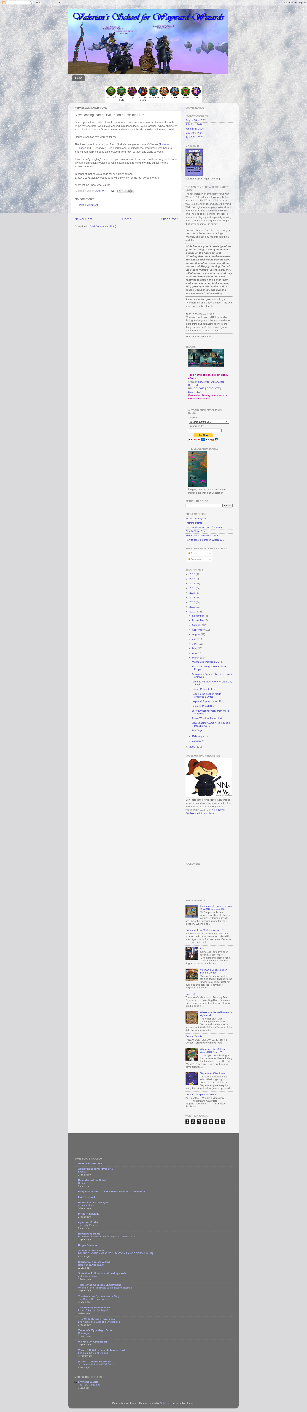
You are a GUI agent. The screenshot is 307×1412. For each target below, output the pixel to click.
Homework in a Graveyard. (94, 1202)
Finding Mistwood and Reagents (203, 527)
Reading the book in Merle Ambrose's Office (206, 695)
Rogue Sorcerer (87, 1245)
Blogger (190, 1403)
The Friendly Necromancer (94, 1307)
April (195, 653)
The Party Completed (89, 1225)
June (195, 643)
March (196, 657)
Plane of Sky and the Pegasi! (93, 1310)
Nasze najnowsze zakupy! (91, 1264)
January (197, 741)
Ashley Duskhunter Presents (95, 1169)
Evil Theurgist (86, 1197)
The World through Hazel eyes (96, 1319)
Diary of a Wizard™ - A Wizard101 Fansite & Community (111, 1191)
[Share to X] (125, 191)
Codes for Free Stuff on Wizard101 (205, 930)
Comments (196, 559)
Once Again (84, 1333)
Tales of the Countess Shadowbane (99, 1285)
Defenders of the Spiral (92, 1180)
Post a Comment (88, 205)
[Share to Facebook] (129, 191)
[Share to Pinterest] (132, 191)
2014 (192, 592)
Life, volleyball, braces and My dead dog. (99, 1321)
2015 (192, 588)
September (198, 629)
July (194, 639)
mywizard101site (88, 1222)
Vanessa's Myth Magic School (96, 1330)
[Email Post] (112, 191)
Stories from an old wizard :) (95, 1262)
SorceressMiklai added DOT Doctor (96, 1364)
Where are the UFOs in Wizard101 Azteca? (213, 1050)
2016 (192, 583)
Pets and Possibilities (203, 706)
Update (81, 1183)
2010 (192, 611)
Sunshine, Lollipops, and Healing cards (102, 1273)
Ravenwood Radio (89, 1233)
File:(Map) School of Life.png (93, 1353)
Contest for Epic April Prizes (201, 1094)
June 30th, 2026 (194, 128)
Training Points (193, 522)
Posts (193, 553)
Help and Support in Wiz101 (207, 701)
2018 (192, 574)
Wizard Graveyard (195, 518)
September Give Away (212, 1073)
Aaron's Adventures (90, 1163)
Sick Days (197, 730)
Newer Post (83, 219)
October (197, 625)
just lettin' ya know (87, 1276)
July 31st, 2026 (194, 124)
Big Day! (82, 1171)
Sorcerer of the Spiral (91, 1250)
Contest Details (194, 1036)
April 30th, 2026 (194, 137)
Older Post (169, 219)
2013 (192, 597)
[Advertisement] (203, 838)
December (198, 615)
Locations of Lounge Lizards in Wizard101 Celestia (216, 907)
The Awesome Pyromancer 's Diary (99, 1296)
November (198, 620)
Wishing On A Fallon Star (93, 1341)
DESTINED (194, 385)
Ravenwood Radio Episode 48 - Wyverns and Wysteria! (106, 1236)
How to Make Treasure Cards (202, 535)
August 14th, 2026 (195, 120)
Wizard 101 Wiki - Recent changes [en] (101, 1350)
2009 (192, 747)
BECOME (203, 381)
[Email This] (118, 191)
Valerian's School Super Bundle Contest (213, 971)
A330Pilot (165, 1403)
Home (78, 77)
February (197, 736)
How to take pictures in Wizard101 (204, 540)
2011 (192, 607)
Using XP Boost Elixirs (204, 689)
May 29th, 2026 (194, 133)
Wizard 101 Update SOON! (207, 661)
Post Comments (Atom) (103, 226)
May (195, 648)
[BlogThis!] (122, 191)
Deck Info (190, 994)
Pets (202, 948)
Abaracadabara (86, 1205)
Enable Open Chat (195, 531)
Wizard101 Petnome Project (94, 1361)
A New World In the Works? (207, 718)
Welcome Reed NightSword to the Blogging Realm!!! (105, 1287)
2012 (192, 602)
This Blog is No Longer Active (93, 1299)
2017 (192, 579)
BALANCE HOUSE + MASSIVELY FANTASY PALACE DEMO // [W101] (115, 1253)
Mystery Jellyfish (88, 1214)
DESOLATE (217, 381)
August (196, 634)
